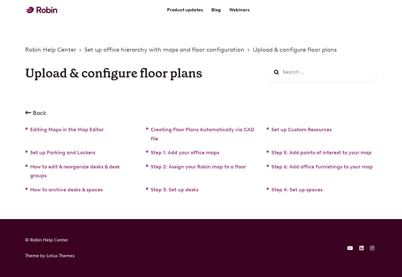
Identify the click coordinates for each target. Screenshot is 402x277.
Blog (216, 10)
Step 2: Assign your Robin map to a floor (198, 167)
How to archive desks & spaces (66, 190)
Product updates (185, 10)
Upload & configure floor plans (295, 49)
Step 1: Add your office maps (185, 152)
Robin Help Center (50, 49)
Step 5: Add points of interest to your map (321, 152)
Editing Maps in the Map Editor (67, 130)
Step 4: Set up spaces (297, 190)
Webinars (239, 10)
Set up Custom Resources (301, 130)
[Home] (41, 9)
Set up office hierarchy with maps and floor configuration (164, 49)
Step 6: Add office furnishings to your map (322, 167)
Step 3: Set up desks (174, 190)
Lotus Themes (60, 255)
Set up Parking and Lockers (62, 152)
